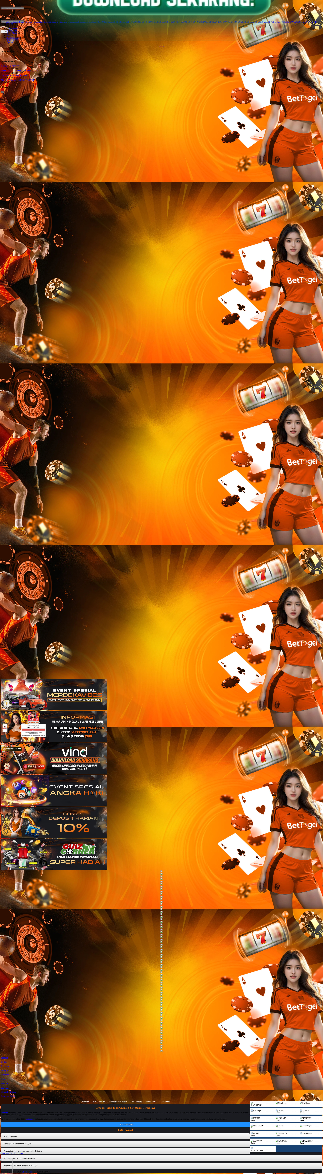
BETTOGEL (27, 1172)
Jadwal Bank (151, 1102)
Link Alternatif (99, 1102)
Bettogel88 (30, 1119)
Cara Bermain (136, 1102)
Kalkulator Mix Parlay (118, 1102)
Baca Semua (126, 1124)
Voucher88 (85, 1102)
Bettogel (4, 1112)
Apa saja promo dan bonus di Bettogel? (19, 1158)
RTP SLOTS (165, 1102)
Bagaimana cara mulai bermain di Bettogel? (21, 1166)
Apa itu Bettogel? (11, 1136)
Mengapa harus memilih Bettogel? (17, 1144)
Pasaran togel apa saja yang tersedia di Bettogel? (23, 1151)
